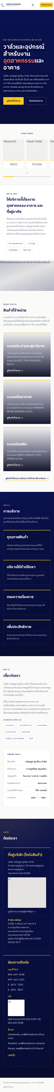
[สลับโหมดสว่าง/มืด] (33, 5)
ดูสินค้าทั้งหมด (13, 101)
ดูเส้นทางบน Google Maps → (22, 911)
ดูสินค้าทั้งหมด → (15, 370)
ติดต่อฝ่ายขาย (36, 101)
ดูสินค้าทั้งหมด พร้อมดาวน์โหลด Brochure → (27, 478)
